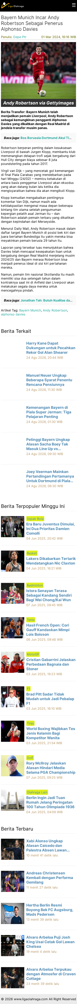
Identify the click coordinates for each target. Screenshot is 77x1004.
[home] (12, 7)
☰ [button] (74, 5)
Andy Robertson (55, 310)
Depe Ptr (19, 37)
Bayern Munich (30, 310)
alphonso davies (13, 314)
